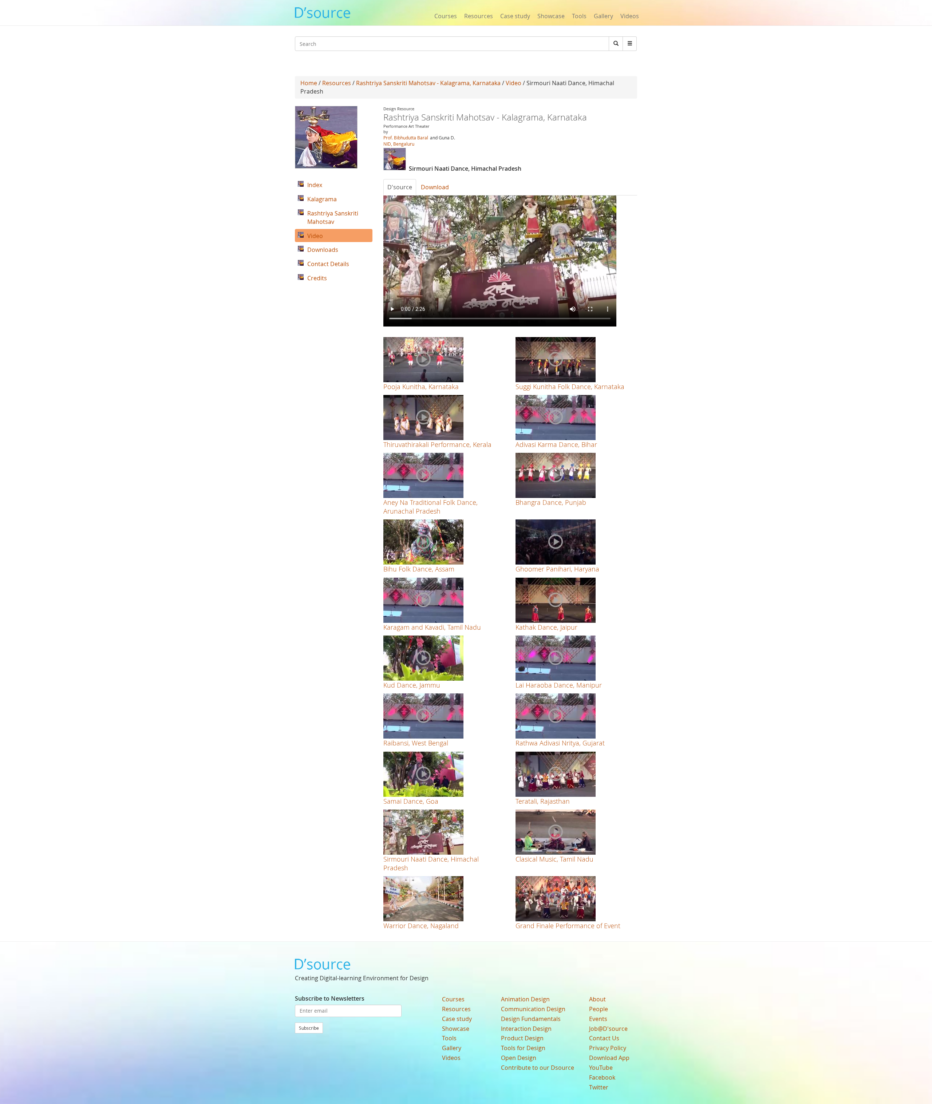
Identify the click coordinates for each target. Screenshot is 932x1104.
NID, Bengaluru (398, 144)
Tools (579, 16)
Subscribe (309, 1028)
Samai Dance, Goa (410, 801)
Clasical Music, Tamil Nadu (554, 859)
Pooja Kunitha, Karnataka (421, 386)
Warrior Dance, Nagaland (421, 925)
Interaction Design (526, 1029)
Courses (445, 16)
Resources (478, 16)
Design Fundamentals (531, 1019)
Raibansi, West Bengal (415, 743)
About (597, 999)
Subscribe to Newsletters (329, 998)
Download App (609, 1058)
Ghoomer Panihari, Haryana (557, 569)
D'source (399, 187)
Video (513, 83)
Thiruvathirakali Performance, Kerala (437, 444)
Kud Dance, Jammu (411, 685)
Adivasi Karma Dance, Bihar (556, 444)
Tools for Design (523, 1048)
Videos (629, 16)
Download (435, 187)
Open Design (518, 1058)
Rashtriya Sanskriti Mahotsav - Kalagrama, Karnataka (428, 83)
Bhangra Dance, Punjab (551, 502)
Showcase (551, 16)
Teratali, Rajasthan (543, 801)
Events (598, 1019)
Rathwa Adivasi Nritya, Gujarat (560, 743)
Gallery (603, 16)
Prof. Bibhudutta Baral (405, 138)
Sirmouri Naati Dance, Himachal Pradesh (431, 863)
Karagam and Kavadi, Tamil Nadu (432, 627)
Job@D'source (608, 1029)
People (598, 1009)
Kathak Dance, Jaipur (546, 627)
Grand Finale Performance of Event (568, 925)
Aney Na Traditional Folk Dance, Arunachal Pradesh (430, 506)
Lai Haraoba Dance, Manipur (559, 685)
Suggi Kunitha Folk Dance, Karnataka (570, 386)
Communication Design (533, 1009)
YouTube (601, 1068)
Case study (515, 16)
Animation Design (525, 999)
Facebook (602, 1077)
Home (308, 83)
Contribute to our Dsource (537, 1068)
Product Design (522, 1038)
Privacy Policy (607, 1048)
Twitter (598, 1087)
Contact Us (604, 1038)
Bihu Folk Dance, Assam (418, 569)
